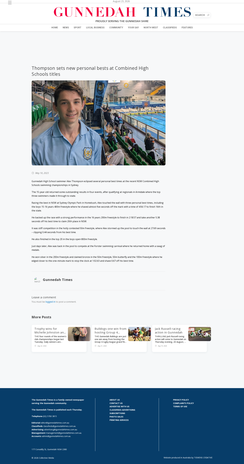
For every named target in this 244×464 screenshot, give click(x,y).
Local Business (95, 27)
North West (151, 27)
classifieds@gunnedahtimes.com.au (59, 426)
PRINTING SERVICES (119, 420)
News (66, 27)
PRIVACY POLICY (181, 399)
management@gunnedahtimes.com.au (63, 433)
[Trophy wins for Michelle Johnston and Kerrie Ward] (79, 340)
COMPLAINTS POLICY (183, 403)
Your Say (133, 27)
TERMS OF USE (180, 406)
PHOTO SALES (116, 416)
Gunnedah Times (57, 279)
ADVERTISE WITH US (119, 406)
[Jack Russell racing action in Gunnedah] (199, 340)
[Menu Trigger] (9, 2)
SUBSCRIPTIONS (117, 413)
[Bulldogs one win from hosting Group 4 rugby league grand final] (139, 340)
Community (116, 27)
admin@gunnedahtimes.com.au (56, 436)
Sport (77, 27)
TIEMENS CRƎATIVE (203, 457)
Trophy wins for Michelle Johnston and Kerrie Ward (50, 332)
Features (187, 27)
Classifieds (170, 27)
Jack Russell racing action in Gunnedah (169, 330)
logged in (50, 301)
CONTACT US (116, 403)
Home (54, 27)
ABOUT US (115, 399)
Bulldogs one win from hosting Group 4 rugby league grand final (111, 334)
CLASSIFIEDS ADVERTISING (122, 409)
